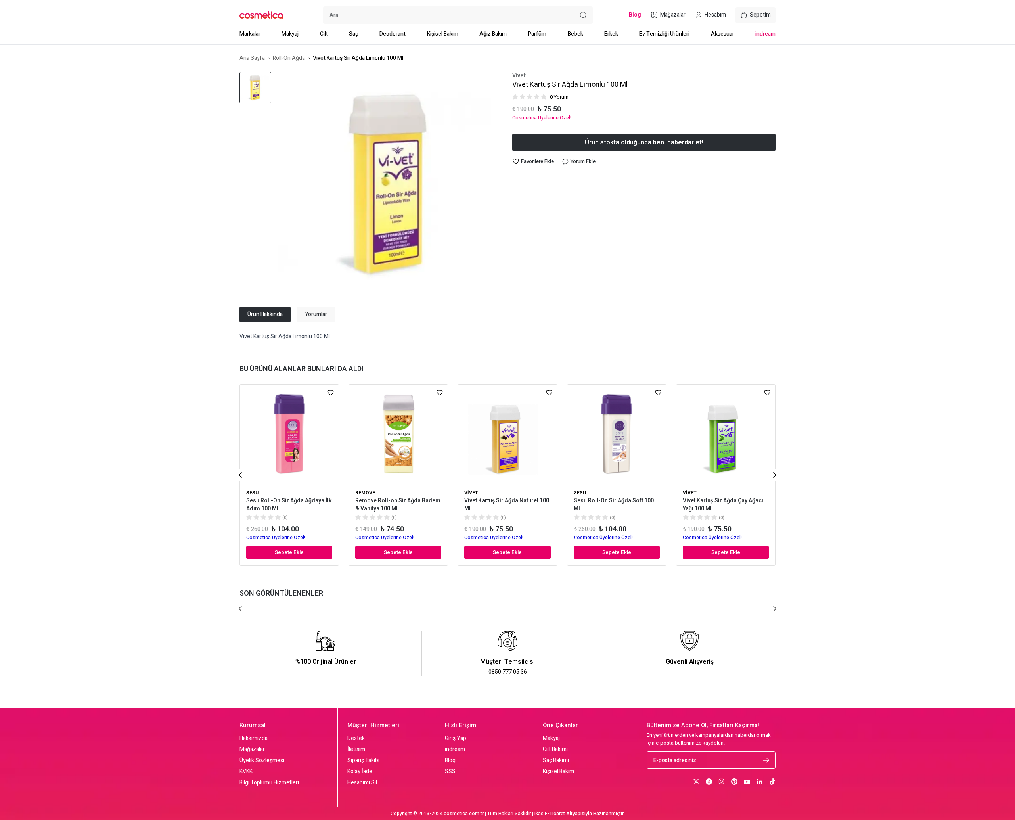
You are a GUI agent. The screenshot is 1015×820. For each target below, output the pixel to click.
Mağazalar (252, 749)
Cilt (324, 34)
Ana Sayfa (252, 58)
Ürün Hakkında (265, 314)
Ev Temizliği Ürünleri (664, 34)
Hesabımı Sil (362, 783)
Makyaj (290, 34)
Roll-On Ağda (289, 58)
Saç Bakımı (556, 760)
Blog (450, 760)
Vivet (519, 76)
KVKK (246, 772)
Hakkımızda (253, 738)
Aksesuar (722, 34)
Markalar (249, 34)
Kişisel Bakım (442, 34)
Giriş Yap (455, 738)
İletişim (356, 749)
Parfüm (537, 34)
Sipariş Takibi (363, 760)
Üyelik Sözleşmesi (261, 760)
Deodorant (392, 34)
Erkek (611, 34)
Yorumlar (316, 314)
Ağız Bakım (493, 34)
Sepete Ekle (289, 552)
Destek (356, 738)
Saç (353, 34)
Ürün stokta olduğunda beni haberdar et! (644, 142)
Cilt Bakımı (555, 749)
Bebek (575, 34)
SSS (450, 772)
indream (765, 34)
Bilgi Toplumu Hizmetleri (269, 783)
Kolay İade (359, 772)
